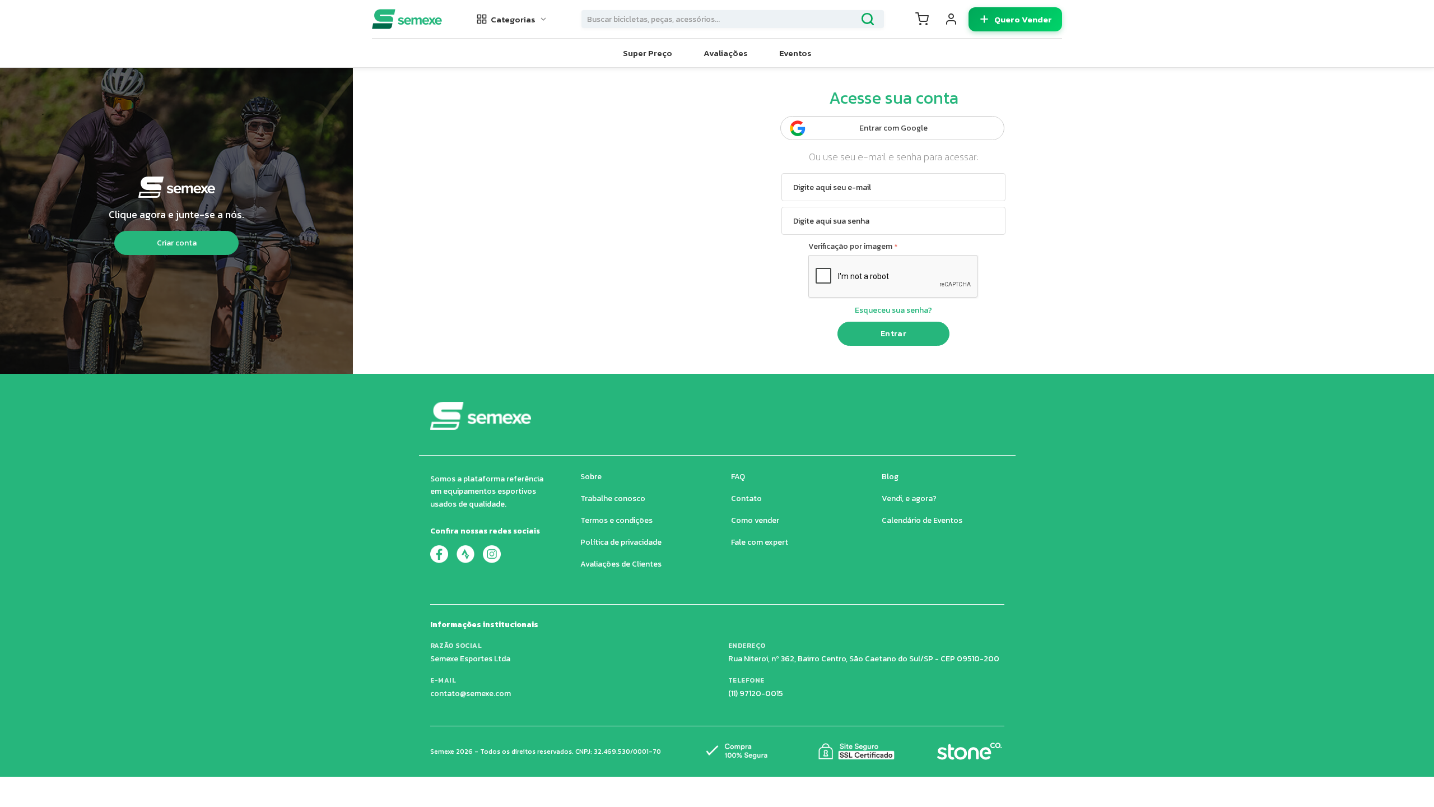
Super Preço (647, 53)
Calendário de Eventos (922, 520)
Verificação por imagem (850, 246)
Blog (890, 477)
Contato (746, 498)
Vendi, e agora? (909, 498)
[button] (512, 19)
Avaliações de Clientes (621, 564)
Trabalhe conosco (612, 498)
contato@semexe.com (470, 693)
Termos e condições (616, 520)
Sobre (591, 477)
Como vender (755, 520)
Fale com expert (759, 542)
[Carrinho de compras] (922, 19)
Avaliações (726, 53)
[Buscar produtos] (868, 19)
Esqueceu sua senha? (893, 310)
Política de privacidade (621, 542)
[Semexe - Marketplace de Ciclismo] (407, 19)
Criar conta (177, 243)
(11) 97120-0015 (755, 693)
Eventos (795, 53)
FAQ (738, 477)
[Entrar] (951, 19)
